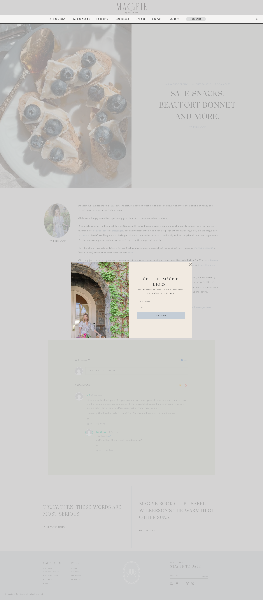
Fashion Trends (81, 19)
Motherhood (122, 19)
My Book (141, 19)
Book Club (102, 19)
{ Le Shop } (173, 19)
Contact (157, 19)
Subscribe (196, 19)
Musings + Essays (58, 19)
